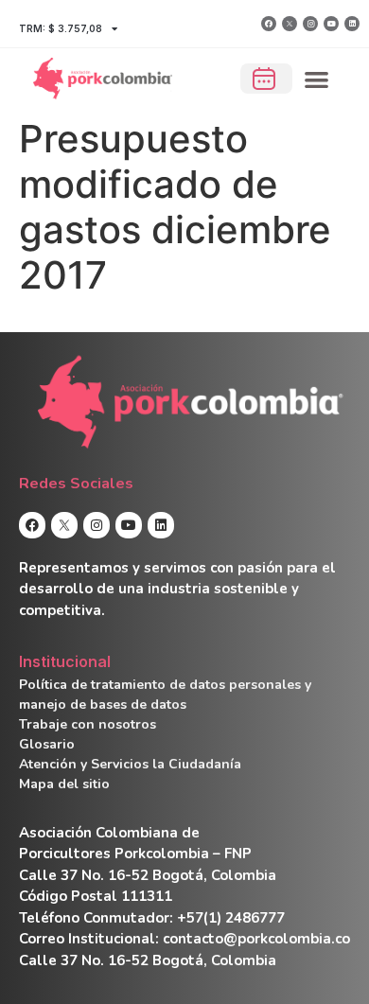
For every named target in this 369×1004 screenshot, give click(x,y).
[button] (317, 79)
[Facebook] (268, 23)
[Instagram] (310, 23)
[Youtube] (331, 23)
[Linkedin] (352, 23)
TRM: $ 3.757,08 (60, 28)
